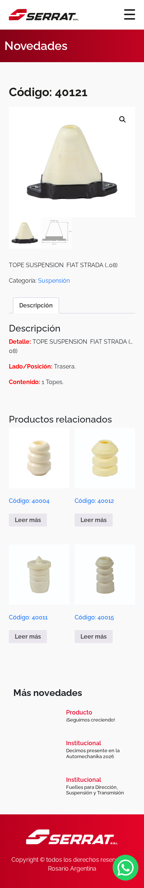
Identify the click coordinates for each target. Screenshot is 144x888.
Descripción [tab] (36, 305)
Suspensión (54, 280)
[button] (122, 119)
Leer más (28, 520)
